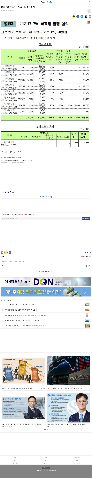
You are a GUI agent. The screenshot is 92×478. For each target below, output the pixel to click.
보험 (46, 460)
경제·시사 (15, 463)
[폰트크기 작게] (2, 16)
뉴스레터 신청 (86, 218)
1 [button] (45, 429)
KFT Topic (77, 463)
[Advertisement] (46, 176)
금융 (15, 460)
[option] (46, 390)
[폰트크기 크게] (5, 16)
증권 (15, 457)
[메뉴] (2, 2)
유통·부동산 (76, 457)
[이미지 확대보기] (89, 22)
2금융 (76, 460)
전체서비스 (46, 467)
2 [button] (47, 429)
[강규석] (87, 12)
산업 (46, 457)
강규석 (14, 192)
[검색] (90, 2)
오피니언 (46, 463)
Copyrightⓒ (38, 470)
